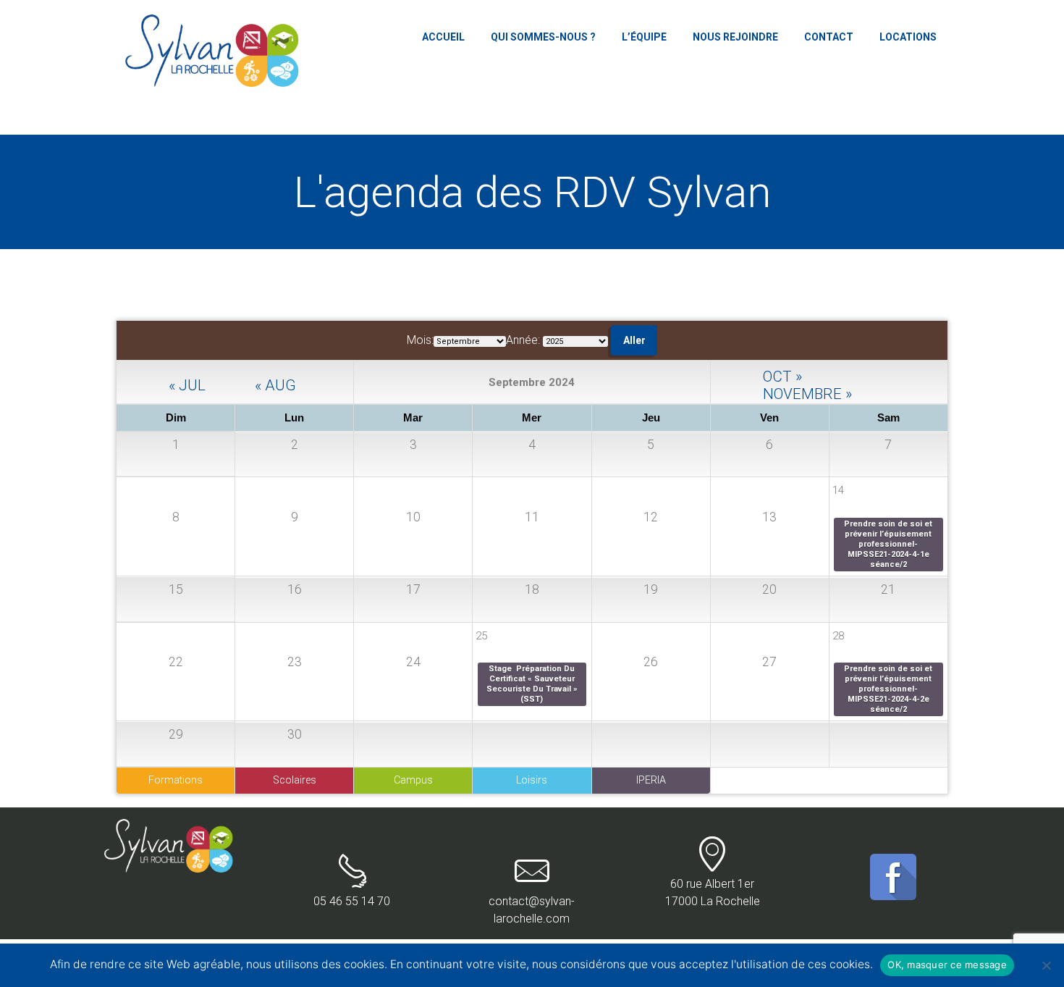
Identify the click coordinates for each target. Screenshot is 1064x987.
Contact (828, 37)
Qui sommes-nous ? (543, 37)
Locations (908, 37)
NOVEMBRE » (807, 392)
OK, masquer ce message (947, 964)
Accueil (443, 37)
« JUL (187, 384)
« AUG (275, 384)
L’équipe (644, 37)
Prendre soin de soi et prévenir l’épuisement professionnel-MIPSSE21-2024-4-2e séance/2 (889, 689)
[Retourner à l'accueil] (171, 827)
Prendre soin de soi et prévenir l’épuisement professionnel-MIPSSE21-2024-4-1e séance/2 (889, 544)
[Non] (1046, 965)
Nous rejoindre (735, 37)
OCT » (782, 375)
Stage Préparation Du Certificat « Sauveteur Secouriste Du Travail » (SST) (533, 684)
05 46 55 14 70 (351, 901)
